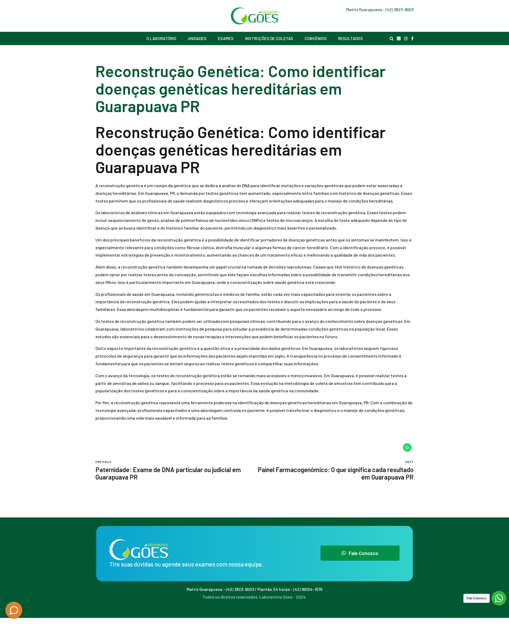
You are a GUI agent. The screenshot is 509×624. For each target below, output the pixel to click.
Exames (226, 38)
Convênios (316, 38)
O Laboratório (161, 38)
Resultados (350, 38)
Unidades (197, 38)
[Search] (392, 38)
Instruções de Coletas (269, 38)
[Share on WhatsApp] (407, 447)
